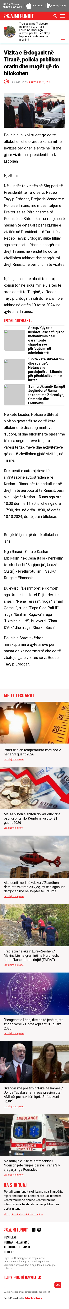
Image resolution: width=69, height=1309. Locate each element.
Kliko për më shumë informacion (23, 1214)
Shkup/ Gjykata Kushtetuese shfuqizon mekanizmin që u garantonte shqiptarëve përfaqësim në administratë (46, 340)
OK (58, 1285)
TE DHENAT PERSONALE (18, 1247)
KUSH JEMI (10, 1237)
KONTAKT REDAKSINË (16, 1242)
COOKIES (9, 1252)
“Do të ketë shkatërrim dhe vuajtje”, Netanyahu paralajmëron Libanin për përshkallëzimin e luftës (46, 369)
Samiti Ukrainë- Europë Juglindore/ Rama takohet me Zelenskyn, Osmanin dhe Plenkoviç (46, 394)
